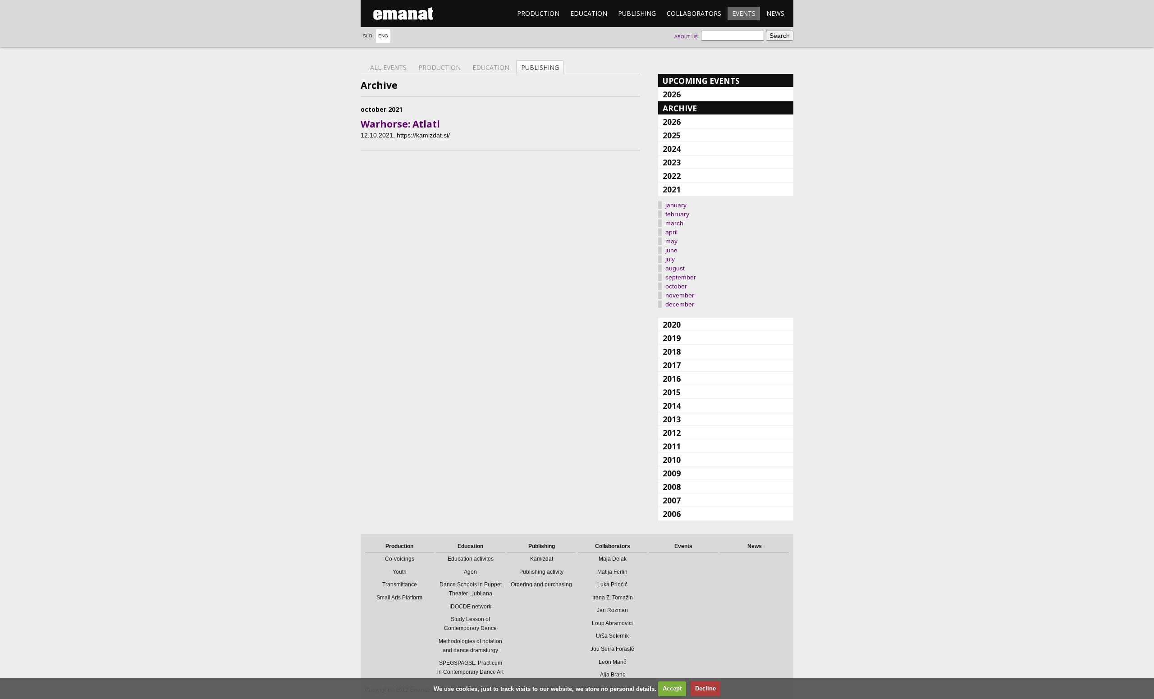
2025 (672, 135)
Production (538, 13)
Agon (470, 572)
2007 (672, 500)
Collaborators (694, 13)
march (674, 223)
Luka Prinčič (612, 584)
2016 (672, 378)
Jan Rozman (612, 610)
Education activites (471, 559)
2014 (672, 405)
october (676, 286)
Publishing (637, 13)
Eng (383, 35)
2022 (672, 175)
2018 (672, 351)
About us (686, 36)
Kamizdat (541, 559)
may (671, 241)
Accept (672, 688)
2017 (672, 365)
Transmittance (399, 584)
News (775, 13)
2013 (672, 419)
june (671, 250)
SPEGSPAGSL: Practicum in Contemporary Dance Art (470, 667)
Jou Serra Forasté (612, 649)
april (671, 232)
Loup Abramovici (612, 623)
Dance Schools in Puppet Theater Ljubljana (471, 589)
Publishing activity (541, 572)
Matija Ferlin (612, 572)
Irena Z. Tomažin (612, 597)
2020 (672, 324)
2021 (672, 189)
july (670, 259)
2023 (672, 162)
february (677, 214)
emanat (403, 13)
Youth (400, 572)
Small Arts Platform (399, 597)
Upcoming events (701, 80)
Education (588, 13)
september (680, 277)
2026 (672, 94)
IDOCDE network (470, 606)
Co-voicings (399, 559)
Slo (367, 35)
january (676, 205)
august (675, 268)
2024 (672, 148)
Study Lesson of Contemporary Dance (470, 623)
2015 (672, 392)
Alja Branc (612, 675)
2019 (672, 338)
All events (388, 67)
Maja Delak (613, 559)
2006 (672, 513)
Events (744, 13)
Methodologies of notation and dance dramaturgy (470, 645)
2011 (672, 446)
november (679, 295)
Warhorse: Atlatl (400, 124)
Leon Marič (612, 662)
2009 (672, 473)
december (679, 304)
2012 (672, 432)
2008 (672, 486)
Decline (705, 688)
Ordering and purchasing (541, 584)
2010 (672, 459)
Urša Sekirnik (612, 636)
